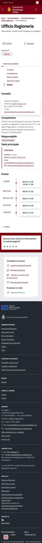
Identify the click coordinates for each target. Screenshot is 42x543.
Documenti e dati (7, 332)
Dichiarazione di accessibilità (11, 494)
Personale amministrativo (10, 343)
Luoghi (3, 394)
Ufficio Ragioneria (7, 20)
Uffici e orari (5, 435)
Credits (12, 534)
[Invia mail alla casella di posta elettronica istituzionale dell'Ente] (22, 425)
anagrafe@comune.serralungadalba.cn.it (19, 162)
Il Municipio (8, 150)
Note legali (5, 491)
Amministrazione (13, 18)
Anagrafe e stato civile (9, 362)
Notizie (3, 382)
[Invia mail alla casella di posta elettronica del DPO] (13, 452)
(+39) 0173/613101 (18, 103)
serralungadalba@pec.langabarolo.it (20, 165)
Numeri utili (5, 439)
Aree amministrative (8, 328)
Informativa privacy (8, 487)
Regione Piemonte (8, 3)
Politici (3, 346)
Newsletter (5, 523)
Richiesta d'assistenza (9, 508)
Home (3, 18)
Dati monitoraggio (8, 531)
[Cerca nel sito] (35, 9)
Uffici (3, 350)
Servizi (26, 531)
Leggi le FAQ (6, 500)
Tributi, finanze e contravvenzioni (13, 369)
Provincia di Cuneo (8, 483)
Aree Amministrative (28, 18)
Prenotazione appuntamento (12, 505)
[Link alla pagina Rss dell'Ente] (2, 520)
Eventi (3, 398)
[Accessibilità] (6, 537)
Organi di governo (7, 339)
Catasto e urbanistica (9, 366)
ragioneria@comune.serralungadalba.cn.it (19, 111)
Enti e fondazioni (7, 335)
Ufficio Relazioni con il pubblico (12, 432)
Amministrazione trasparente (12, 497)
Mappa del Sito (30, 534)
